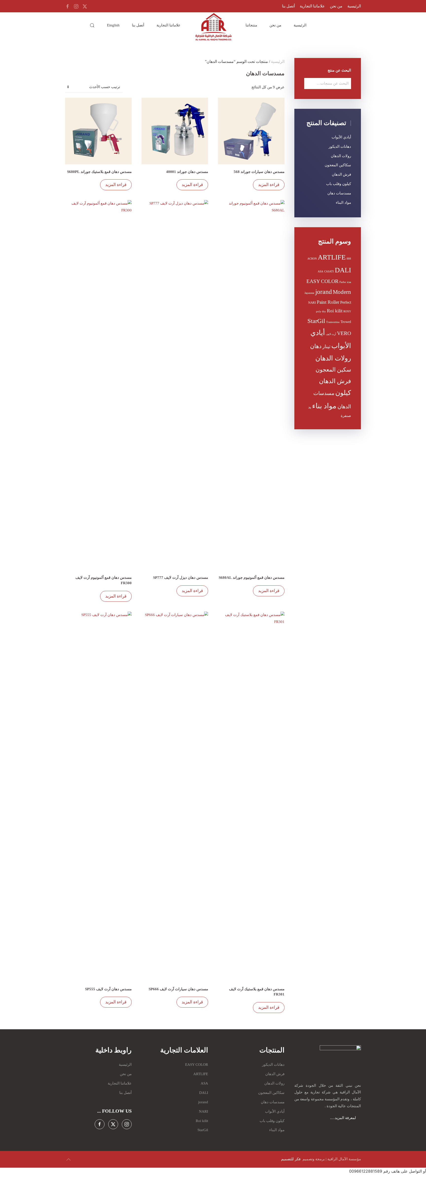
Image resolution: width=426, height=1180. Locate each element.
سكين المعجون (333, 369)
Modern (342, 292)
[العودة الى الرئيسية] (213, 27)
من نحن (336, 6)
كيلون (343, 392)
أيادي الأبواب (341, 137)
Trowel (345, 322)
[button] (92, 25)
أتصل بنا (288, 6)
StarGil (316, 321)
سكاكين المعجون (338, 165)
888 (349, 258)
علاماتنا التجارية (312, 6)
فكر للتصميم (291, 1159)
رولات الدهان (341, 156)
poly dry (321, 311)
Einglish (113, 25)
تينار (326, 346)
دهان (315, 346)
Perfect (345, 302)
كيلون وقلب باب (338, 184)
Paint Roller (328, 302)
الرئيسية (354, 6)
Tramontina (332, 322)
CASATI (329, 271)
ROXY (347, 311)
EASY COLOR (322, 281)
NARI (312, 302)
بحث (309, 83)
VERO (344, 333)
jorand (323, 291)
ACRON (312, 258)
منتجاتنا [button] (251, 25)
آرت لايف (331, 334)
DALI (343, 270)
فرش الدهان (341, 174)
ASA (320, 271)
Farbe (342, 282)
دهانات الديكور (340, 147)
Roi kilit (334, 310)
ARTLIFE (332, 257)
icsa (349, 282)
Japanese (309, 293)
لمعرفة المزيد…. (345, 1118)
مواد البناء (343, 203)
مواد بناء (324, 406)
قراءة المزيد (268, 184)
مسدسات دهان (339, 193)
